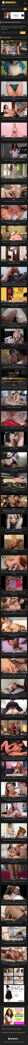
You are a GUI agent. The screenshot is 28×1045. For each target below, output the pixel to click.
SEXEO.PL (23, 1025)
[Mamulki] (11, 3)
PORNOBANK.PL (21, 1032)
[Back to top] (23, 1041)
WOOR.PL (18, 1029)
